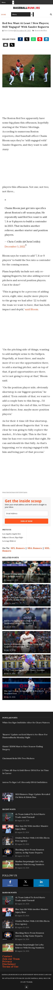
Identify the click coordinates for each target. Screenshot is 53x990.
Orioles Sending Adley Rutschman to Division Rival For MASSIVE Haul (25, 575)
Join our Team (11, 958)
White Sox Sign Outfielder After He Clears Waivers (26, 722)
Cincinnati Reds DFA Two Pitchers (18, 758)
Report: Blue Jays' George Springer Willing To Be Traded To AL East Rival (24, 598)
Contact (7, 956)
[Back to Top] (26, 987)
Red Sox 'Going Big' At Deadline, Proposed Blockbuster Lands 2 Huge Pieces (21, 622)
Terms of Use (10, 966)
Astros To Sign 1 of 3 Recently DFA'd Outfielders (24, 782)
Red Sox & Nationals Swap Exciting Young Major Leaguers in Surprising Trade (24, 645)
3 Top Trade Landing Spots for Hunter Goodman (24, 670)
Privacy (7, 961)
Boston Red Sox (41, 31)
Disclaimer (9, 963)
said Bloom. (31, 309)
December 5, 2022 (15, 246)
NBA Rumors (34, 548)
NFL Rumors (18, 548)
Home (3, 14)
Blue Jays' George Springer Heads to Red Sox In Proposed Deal (24, 692)
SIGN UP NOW (26, 521)
